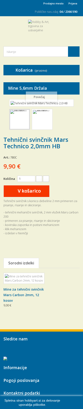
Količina (9, 179)
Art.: (6, 157)
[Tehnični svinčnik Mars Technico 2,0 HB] (19, 119)
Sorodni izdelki (21, 263)
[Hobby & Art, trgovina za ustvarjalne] (41, 29)
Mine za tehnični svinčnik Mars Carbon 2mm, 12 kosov (23, 295)
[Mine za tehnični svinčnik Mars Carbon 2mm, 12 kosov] (23, 278)
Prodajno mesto (53, 3)
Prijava (72, 3)
